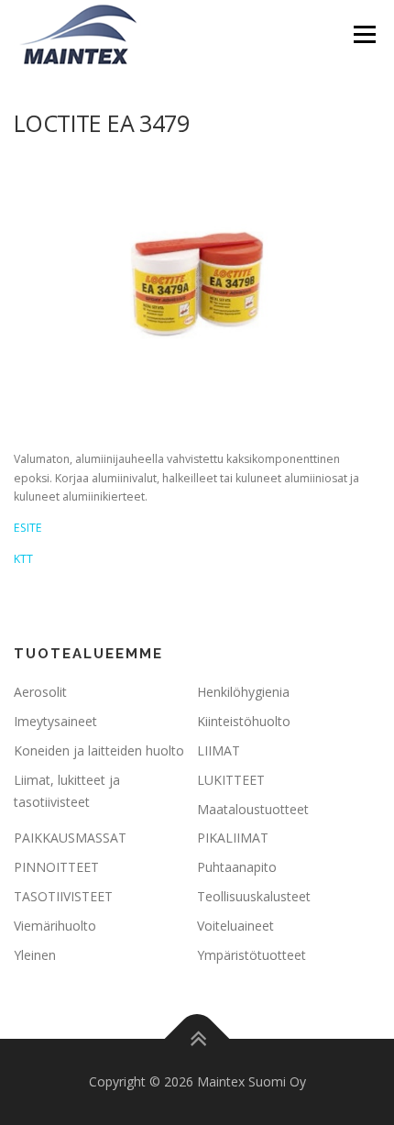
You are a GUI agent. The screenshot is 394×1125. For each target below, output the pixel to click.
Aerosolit (40, 691)
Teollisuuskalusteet (254, 896)
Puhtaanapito (237, 867)
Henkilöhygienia (243, 691)
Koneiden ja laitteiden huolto (99, 750)
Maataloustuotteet (253, 809)
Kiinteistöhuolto (243, 721)
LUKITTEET (231, 780)
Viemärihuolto (55, 925)
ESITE (28, 527)
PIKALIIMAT (232, 837)
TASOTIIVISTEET (63, 896)
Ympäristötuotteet (251, 955)
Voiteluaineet (235, 925)
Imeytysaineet (55, 721)
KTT (23, 559)
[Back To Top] (197, 1039)
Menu (363, 34)
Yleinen (35, 955)
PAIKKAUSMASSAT (70, 837)
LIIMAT (218, 750)
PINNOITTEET (56, 867)
